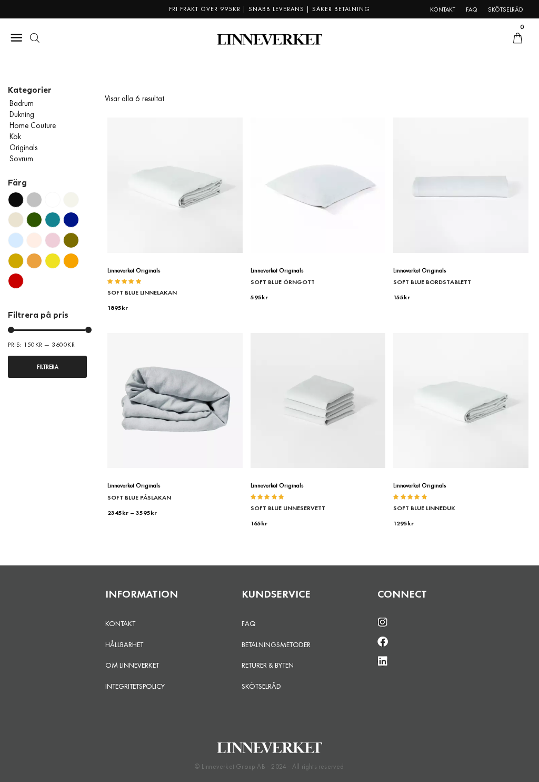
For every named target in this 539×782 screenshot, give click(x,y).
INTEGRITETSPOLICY (135, 686)
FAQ (249, 623)
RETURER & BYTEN (268, 665)
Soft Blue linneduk (424, 508)
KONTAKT (120, 623)
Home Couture (32, 125)
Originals (23, 147)
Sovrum (21, 158)
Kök (15, 136)
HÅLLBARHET (124, 644)
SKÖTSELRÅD (261, 686)
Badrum (21, 103)
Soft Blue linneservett (288, 508)
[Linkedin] (382, 661)
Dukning (21, 114)
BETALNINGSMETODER (276, 644)
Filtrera (47, 366)
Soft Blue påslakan (139, 497)
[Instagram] (382, 622)
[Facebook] (382, 642)
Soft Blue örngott (283, 282)
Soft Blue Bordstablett (432, 282)
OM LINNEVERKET (132, 665)
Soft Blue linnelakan (142, 292)
